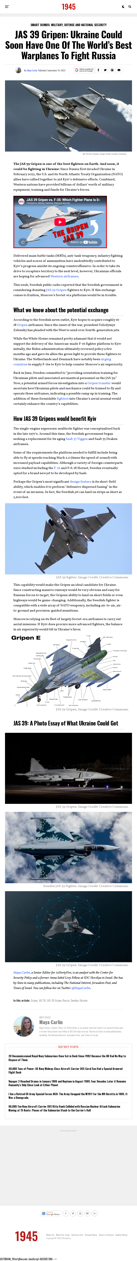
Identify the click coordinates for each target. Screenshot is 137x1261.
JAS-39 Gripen (54, 1000)
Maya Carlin (32, 70)
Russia (66, 1000)
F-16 (57, 468)
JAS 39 (42, 1000)
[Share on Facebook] (98, 70)
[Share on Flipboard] (112, 70)
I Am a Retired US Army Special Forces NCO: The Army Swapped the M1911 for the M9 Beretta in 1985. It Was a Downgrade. (68, 1096)
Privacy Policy (91, 1234)
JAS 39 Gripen (56, 290)
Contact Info (77, 1234)
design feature (80, 481)
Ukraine (83, 1000)
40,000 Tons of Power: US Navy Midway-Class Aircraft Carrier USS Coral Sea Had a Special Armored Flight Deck (65, 1070)
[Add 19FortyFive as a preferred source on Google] (84, 70)
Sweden (74, 1000)
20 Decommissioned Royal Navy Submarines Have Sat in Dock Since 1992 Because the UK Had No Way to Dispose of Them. (67, 1058)
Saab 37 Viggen (77, 439)
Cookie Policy (121, 1234)
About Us (50, 1234)
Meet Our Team (63, 1234)
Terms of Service (106, 1234)
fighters (63, 398)
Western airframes (64, 276)
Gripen (22, 325)
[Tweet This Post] (105, 70)
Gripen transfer (99, 383)
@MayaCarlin (81, 988)
